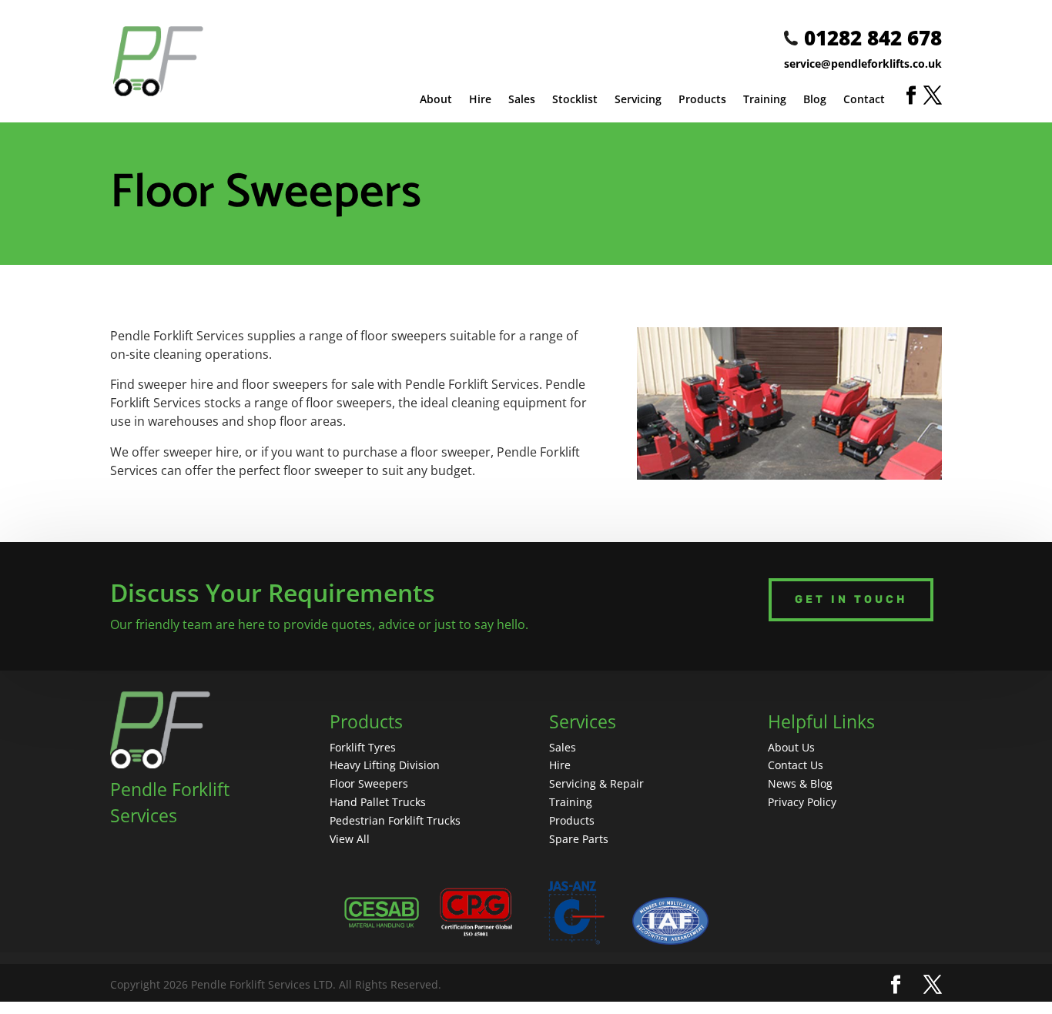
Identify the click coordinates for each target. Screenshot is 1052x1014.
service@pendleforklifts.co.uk (863, 63)
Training (764, 100)
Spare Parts (578, 839)
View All (350, 839)
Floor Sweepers (369, 783)
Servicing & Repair (596, 783)
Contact (864, 100)
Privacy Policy (802, 802)
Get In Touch (851, 599)
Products (702, 100)
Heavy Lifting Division (385, 765)
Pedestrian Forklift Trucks (395, 820)
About (436, 100)
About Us (791, 747)
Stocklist (575, 100)
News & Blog (800, 783)
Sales (521, 100)
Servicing (638, 100)
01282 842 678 (873, 38)
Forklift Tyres (363, 747)
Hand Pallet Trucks (378, 802)
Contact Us (795, 765)
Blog (814, 100)
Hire (480, 100)
